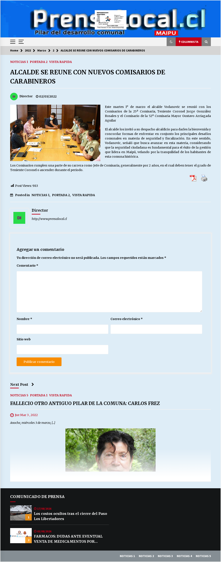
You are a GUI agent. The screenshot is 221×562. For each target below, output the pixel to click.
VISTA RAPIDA (60, 61)
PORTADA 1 (38, 395)
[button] (171, 41)
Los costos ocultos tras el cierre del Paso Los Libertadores (70, 516)
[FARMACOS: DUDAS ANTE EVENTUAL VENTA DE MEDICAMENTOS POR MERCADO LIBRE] (21, 535)
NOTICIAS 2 (146, 556)
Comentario (27, 265)
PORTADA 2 (38, 61)
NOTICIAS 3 (165, 556)
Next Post (19, 384)
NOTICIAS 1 (19, 61)
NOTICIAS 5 (19, 395)
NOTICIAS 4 (184, 556)
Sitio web (24, 339)
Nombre (24, 319)
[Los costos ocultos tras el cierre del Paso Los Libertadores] (21, 512)
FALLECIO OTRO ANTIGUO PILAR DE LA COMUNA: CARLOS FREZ (85, 404)
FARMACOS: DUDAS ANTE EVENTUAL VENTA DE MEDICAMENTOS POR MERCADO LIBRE (68, 539)
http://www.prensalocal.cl (49, 219)
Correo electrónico (126, 319)
